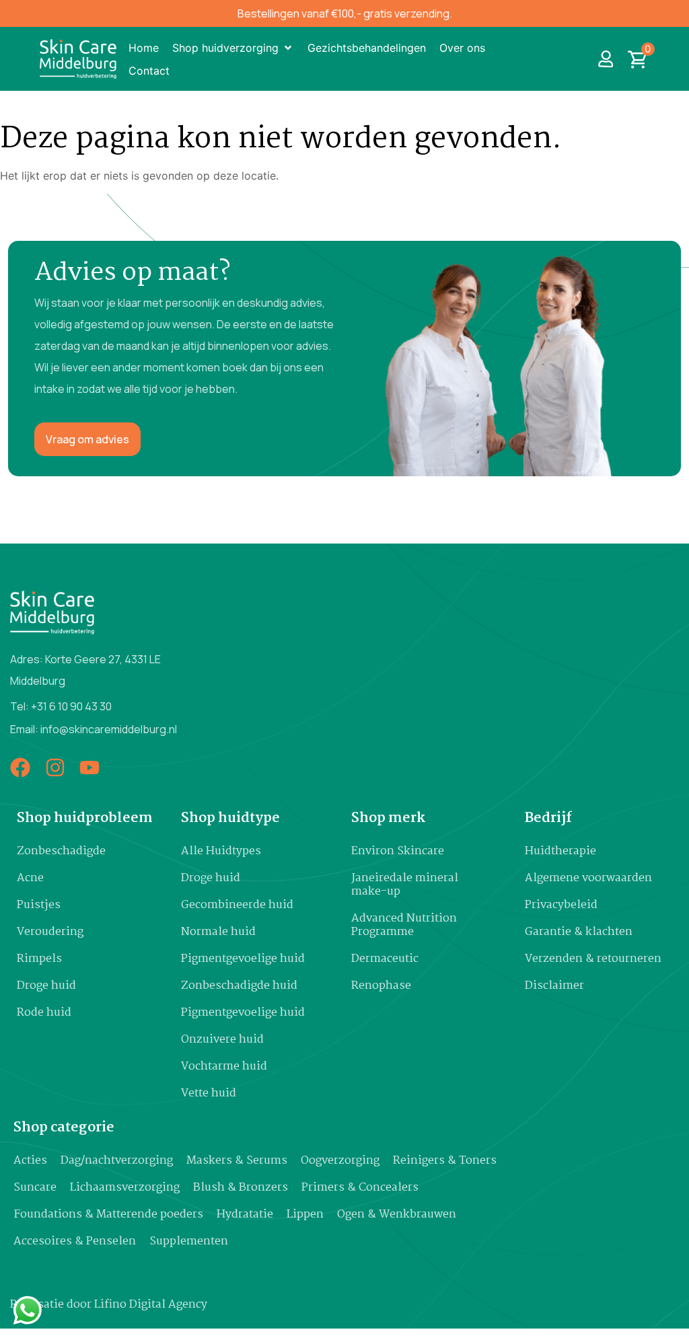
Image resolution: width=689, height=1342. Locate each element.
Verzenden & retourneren (593, 959)
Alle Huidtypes (221, 851)
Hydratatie (245, 1214)
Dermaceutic (385, 959)
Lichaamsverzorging (125, 1188)
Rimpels (39, 959)
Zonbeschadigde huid (239, 986)
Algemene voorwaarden (588, 878)
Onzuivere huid (222, 1040)
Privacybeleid (561, 905)
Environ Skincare (397, 851)
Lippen (305, 1214)
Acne (30, 878)
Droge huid (46, 986)
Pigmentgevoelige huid (243, 959)
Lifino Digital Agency (150, 1305)
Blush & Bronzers (240, 1188)
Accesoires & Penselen (74, 1241)
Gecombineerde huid (237, 905)
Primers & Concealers (360, 1188)
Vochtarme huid (224, 1066)
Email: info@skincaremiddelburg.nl (93, 729)
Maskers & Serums (236, 1161)
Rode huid (44, 1013)
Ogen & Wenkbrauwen (396, 1214)
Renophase (381, 986)
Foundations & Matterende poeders (108, 1214)
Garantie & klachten (578, 932)
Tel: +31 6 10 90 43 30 (61, 706)
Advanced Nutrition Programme (404, 925)
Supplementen (188, 1241)
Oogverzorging (340, 1161)
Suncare (35, 1188)
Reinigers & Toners (445, 1161)
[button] (233, 47)
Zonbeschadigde (61, 851)
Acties (30, 1161)
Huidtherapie (560, 851)
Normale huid (218, 932)
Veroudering (50, 932)
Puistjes (39, 905)
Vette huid (208, 1093)
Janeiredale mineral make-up (404, 885)
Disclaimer (554, 986)
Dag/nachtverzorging (117, 1161)
